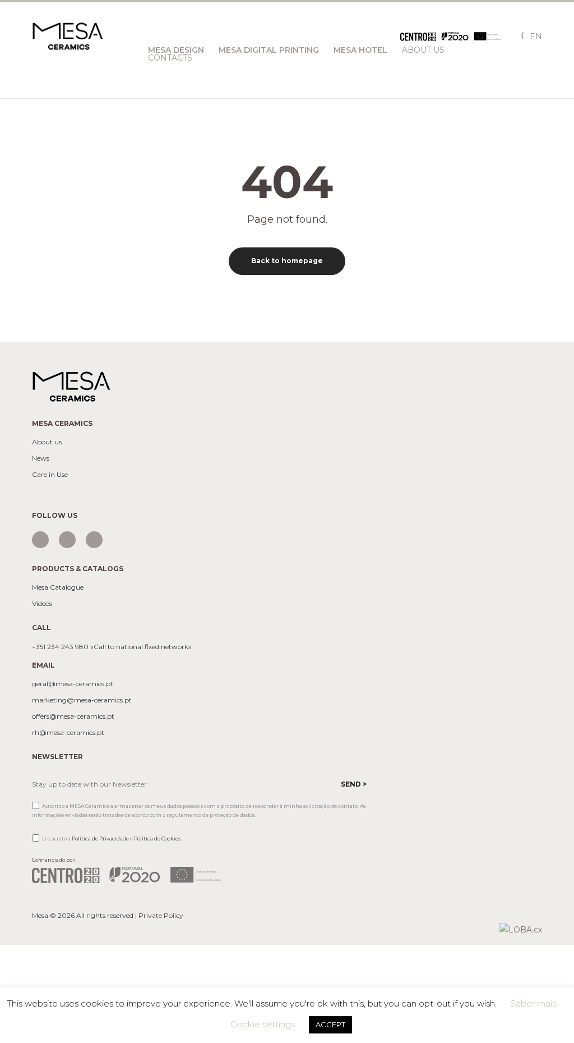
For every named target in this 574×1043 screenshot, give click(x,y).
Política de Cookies (157, 838)
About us (47, 442)
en (536, 36)
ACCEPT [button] (330, 1024)
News (40, 458)
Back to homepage (287, 260)
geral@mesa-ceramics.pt (72, 684)
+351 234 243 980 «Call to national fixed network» (112, 647)
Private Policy (160, 915)
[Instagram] (40, 539)
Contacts (170, 58)
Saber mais (533, 1003)
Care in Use (50, 474)
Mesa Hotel (360, 50)
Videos (42, 603)
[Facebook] (67, 539)
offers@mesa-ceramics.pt (73, 716)
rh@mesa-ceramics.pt (68, 732)
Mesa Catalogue (58, 587)
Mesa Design (176, 50)
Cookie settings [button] (262, 1024)
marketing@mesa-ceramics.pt (82, 700)
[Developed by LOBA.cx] (520, 929)
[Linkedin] (94, 539)
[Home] (71, 386)
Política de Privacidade (100, 838)
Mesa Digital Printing (269, 50)
